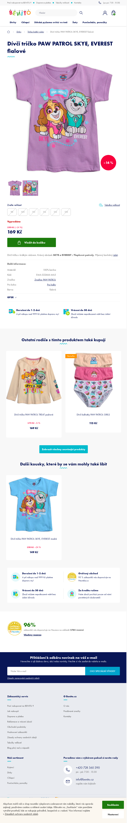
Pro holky (51, 284)
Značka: (45, 279)
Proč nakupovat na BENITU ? (19, 3)
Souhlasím (113, 804)
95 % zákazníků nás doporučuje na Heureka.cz (94, 577)
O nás (66, 705)
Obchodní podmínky (16, 726)
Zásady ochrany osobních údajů (22, 737)
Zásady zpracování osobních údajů (23, 678)
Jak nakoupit (13, 711)
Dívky (9, 772)
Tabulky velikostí (62, 3)
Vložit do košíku (34, 242)
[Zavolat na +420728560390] (109, 2)
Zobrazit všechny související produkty (63, 449)
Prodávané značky (72, 711)
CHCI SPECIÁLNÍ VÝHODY (102, 671)
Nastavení (113, 814)
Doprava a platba (43, 3)
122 (55, 212)
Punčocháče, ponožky (17, 783)
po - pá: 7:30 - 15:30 (88, 769)
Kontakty (77, 3)
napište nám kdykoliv (86, 781)
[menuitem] (13, 22)
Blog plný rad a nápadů (18, 747)
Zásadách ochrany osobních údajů (21, 814)
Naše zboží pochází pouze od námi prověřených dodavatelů (94, 594)
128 (66, 212)
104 (22, 212)
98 (12, 212)
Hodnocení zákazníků (17, 732)
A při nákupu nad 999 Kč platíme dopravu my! (37, 311)
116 (44, 212)
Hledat (81, 12)
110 (33, 212)
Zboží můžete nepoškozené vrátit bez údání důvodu (90, 313)
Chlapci (10, 777)
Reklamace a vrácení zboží (19, 721)
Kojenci (10, 767)
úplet (115, 255)
